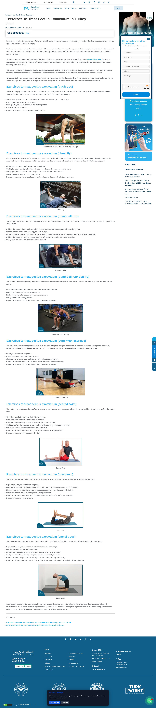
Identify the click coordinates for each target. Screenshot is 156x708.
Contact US (95, 8)
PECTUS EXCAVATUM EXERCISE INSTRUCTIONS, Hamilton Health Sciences (35, 625)
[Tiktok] (104, 2)
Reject (65, 702)
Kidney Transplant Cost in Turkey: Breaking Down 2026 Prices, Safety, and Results (138, 183)
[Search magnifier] (73, 2)
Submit (135, 95)
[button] (118, 8)
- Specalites (48, 660)
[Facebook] (94, 2)
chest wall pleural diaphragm (23, 15)
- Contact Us (48, 670)
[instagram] (89, 2)
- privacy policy (73, 663)
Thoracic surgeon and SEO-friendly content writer (138, 104)
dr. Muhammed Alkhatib (13, 28)
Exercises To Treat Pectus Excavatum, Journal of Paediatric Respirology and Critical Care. (38, 622)
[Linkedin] (99, 2)
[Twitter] (109, 2)
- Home (46, 650)
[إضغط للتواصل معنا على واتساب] (149, 700)
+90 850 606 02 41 (121, 667)
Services (82, 8)
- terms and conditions (76, 666)
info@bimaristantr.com (98, 669)
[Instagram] (71, 639)
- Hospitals (71, 656)
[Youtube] (84, 2)
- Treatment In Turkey (75, 653)
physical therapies (94, 59)
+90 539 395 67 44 (121, 665)
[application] (75, 8)
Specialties (58, 8)
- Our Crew (48, 656)
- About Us (47, 653)
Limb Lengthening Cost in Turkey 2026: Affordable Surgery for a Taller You (138, 191)
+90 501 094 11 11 (121, 662)
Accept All (55, 702)
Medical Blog (69, 8)
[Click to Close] (148, 39)
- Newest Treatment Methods (54, 666)
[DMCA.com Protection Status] (7, 705)
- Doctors (71, 660)
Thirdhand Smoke (131, 198)
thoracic (8, 15)
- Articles (47, 663)
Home (48, 8)
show (27, 33)
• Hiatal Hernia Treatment (134, 169)
